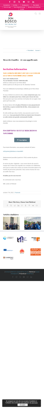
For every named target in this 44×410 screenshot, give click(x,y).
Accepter (22, 405)
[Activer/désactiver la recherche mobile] (36, 13)
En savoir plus (34, 403)
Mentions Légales (16, 272)
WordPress (30, 273)
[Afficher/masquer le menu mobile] (40, 13)
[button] (4, 223)
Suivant (37, 50)
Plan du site (25, 272)
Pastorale (17, 192)
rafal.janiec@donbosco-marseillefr (13, 151)
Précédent (30, 50)
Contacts (7, 272)
